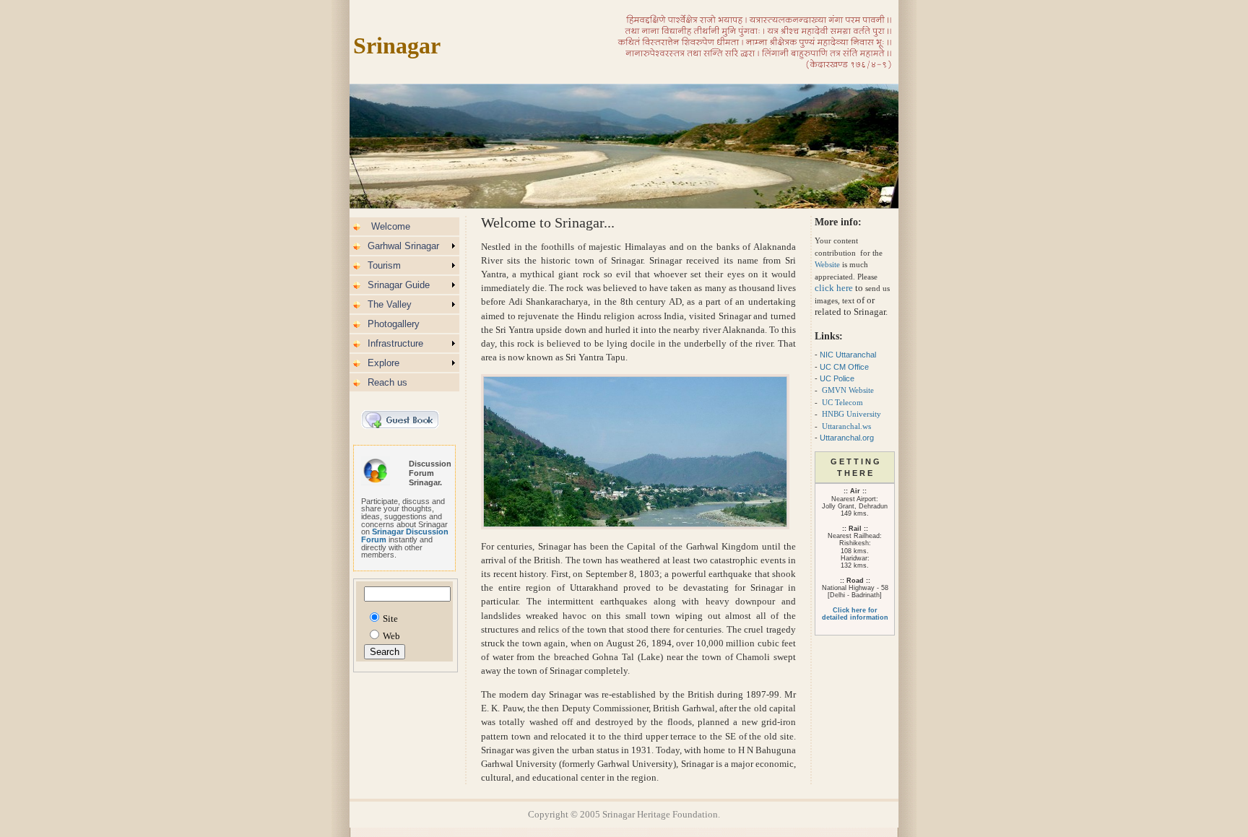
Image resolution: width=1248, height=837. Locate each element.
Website (827, 264)
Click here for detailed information (855, 614)
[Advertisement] (1042, 235)
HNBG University (851, 413)
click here (834, 287)
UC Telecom (842, 402)
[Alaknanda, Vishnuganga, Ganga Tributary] (754, 66)
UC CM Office (844, 367)
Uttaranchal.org (847, 437)
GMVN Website (848, 390)
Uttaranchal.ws (846, 426)
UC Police (838, 378)
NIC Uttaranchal (848, 354)
